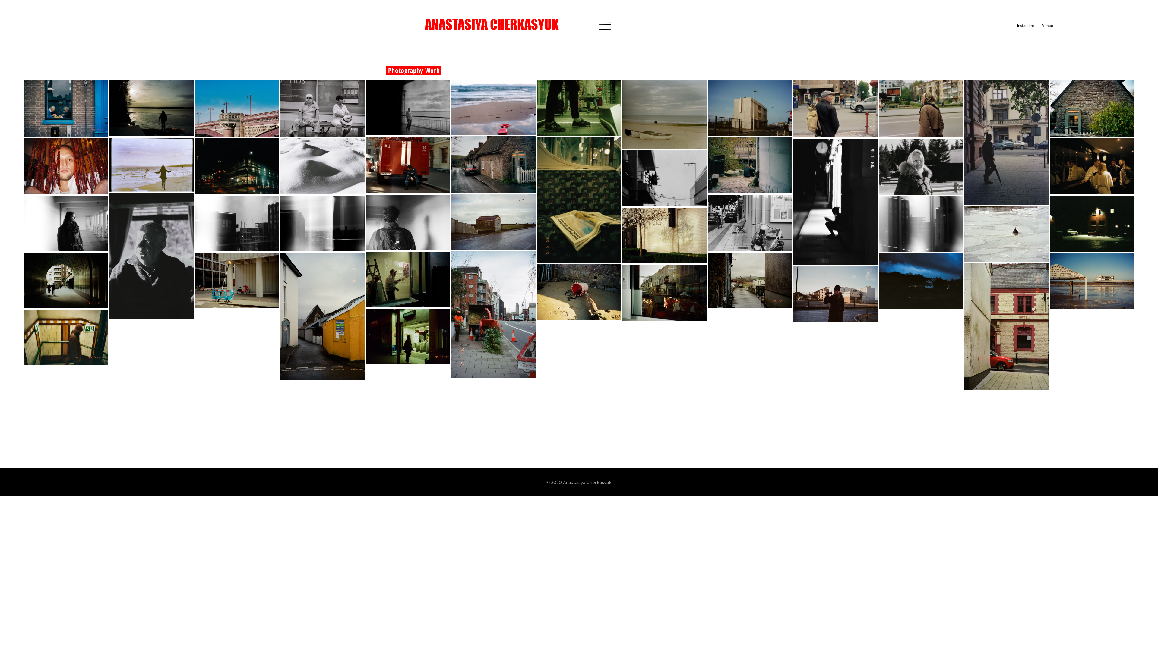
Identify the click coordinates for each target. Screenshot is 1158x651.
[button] (605, 26)
